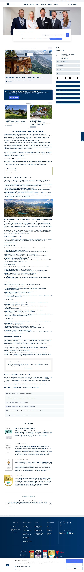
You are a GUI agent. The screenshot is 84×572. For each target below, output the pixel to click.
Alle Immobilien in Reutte (12, 168)
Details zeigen (18, 569)
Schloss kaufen (25, 533)
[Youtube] (70, 78)
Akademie (48, 534)
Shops (48, 526)
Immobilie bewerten (38, 526)
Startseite (4, 515)
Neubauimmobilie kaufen (27, 538)
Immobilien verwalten (38, 531)
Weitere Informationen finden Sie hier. (23, 566)
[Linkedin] (71, 522)
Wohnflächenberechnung (42, 354)
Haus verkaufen (13, 526)
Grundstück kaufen (26, 537)
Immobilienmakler (9, 515)
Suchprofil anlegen (14, 97)
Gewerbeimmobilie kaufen (27, 541)
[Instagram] (61, 78)
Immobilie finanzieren (38, 527)
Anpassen (74, 564)
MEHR (50, 103)
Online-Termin (59, 1)
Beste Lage (49, 531)
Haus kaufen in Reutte (12, 170)
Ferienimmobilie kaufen (27, 540)
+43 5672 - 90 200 (64, 55)
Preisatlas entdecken (38, 534)
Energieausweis (14, 355)
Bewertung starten (28, 368)
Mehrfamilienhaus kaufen (27, 530)
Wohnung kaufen (25, 526)
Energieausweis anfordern (39, 533)
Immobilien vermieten (38, 530)
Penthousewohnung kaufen (27, 527)
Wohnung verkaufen (14, 527)
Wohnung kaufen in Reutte (13, 172)
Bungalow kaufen (26, 531)
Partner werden (49, 527)
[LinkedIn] (77, 78)
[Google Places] (66, 78)
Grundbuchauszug (25, 354)
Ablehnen (74, 568)
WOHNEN (17, 31)
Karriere (48, 529)
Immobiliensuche (26, 542)
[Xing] (73, 78)
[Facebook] (57, 78)
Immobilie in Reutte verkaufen (32, 352)
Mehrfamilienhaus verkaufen (16, 529)
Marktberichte (49, 530)
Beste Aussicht (49, 533)
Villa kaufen (25, 529)
